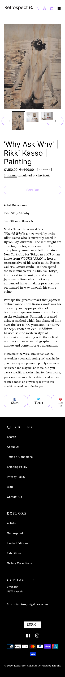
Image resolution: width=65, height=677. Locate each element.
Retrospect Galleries (25, 665)
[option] (18, 121)
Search (11, 436)
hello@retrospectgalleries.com (29, 604)
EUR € (31, 624)
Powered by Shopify (49, 665)
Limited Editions (17, 543)
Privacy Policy (16, 476)
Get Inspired (15, 533)
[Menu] (59, 8)
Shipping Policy (17, 466)
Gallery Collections (19, 563)
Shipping (10, 175)
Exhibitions (14, 553)
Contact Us (14, 496)
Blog (10, 486)
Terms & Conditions (20, 456)
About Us (13, 446)
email (19, 377)
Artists (11, 523)
